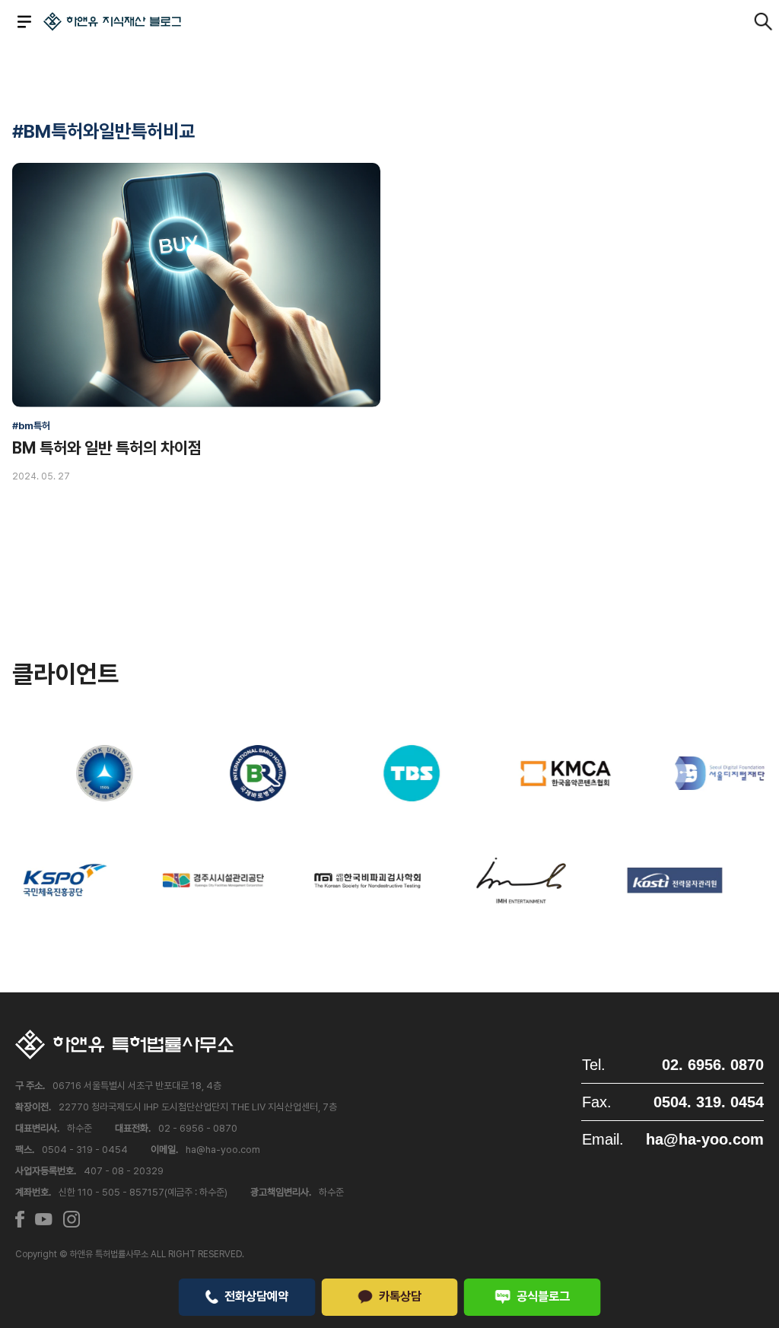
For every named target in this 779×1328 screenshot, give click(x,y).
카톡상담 (400, 1296)
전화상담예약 (256, 1296)
